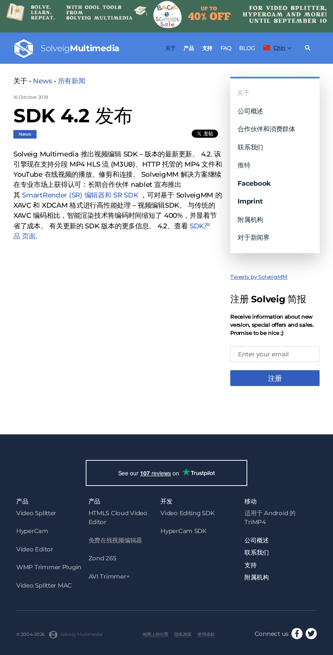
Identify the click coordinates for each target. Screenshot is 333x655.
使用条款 (206, 634)
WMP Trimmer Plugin (48, 567)
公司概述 (250, 111)
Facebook (254, 183)
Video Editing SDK (187, 513)
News (42, 81)
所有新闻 (71, 81)
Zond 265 (103, 558)
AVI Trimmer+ (109, 576)
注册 (275, 378)
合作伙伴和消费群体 (266, 129)
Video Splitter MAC (44, 585)
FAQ (226, 48)
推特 (244, 165)
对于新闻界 (254, 237)
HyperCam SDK (183, 531)
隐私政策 (183, 634)
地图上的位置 (156, 634)
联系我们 (250, 147)
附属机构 (250, 219)
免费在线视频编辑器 (116, 540)
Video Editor (34, 549)
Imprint (250, 201)
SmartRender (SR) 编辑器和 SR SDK (80, 195)
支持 (207, 48)
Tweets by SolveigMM (259, 276)
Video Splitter (36, 513)
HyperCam (32, 531)
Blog (247, 48)
